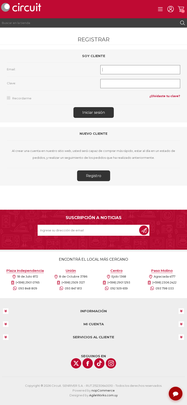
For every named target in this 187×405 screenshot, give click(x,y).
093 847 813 (73, 288)
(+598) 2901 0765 (27, 282)
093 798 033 (165, 288)
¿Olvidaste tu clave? (164, 96)
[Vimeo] (99, 363)
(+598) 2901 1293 (118, 282)
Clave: (11, 83)
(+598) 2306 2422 (164, 282)
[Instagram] (111, 363)
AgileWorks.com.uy (103, 395)
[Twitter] (76, 363)
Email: (11, 69)
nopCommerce (103, 390)
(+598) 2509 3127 (73, 282)
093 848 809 (27, 288)
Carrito (181, 9)
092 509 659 (119, 288)
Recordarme (21, 98)
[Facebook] (88, 363)
